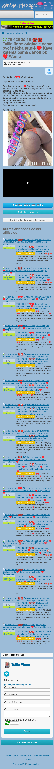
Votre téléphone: (13, 702)
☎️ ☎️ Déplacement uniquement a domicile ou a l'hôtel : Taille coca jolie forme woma (32, 361)
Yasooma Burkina (33, 764)
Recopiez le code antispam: (20, 719)
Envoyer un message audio (28, 205)
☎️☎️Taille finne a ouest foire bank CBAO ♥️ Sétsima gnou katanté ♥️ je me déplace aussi (34, 524)
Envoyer (27, 731)
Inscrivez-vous (25, 755)
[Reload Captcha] (7, 722)
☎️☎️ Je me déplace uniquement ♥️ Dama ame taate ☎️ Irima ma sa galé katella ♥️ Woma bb (33, 550)
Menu (44, 15)
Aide (14, 764)
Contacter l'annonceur (27, 211)
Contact (28, 759)
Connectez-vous (12, 755)
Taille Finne (20, 664)
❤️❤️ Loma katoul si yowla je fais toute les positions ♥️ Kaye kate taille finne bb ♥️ (32, 387)
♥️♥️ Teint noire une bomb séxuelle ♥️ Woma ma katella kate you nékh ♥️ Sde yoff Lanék (33, 306)
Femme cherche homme (14, 33)
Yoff (26, 33)
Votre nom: (10, 687)
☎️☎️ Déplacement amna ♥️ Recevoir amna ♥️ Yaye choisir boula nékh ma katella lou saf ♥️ (33, 468)
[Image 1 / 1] (28, 138)
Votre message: (13, 709)
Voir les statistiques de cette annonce (28, 220)
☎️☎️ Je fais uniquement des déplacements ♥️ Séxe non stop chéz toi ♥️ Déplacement (34, 579)
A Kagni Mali (22, 764)
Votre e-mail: (11, 694)
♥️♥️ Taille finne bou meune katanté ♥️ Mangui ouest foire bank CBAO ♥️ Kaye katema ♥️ (33, 497)
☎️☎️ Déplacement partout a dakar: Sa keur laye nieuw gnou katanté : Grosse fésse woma (32, 249)
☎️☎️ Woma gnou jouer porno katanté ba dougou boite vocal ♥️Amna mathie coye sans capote (33, 634)
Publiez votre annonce (27, 742)
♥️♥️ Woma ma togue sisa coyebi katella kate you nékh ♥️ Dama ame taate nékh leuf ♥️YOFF (33, 335)
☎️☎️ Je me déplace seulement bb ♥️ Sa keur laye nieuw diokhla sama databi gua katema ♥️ (33, 277)
